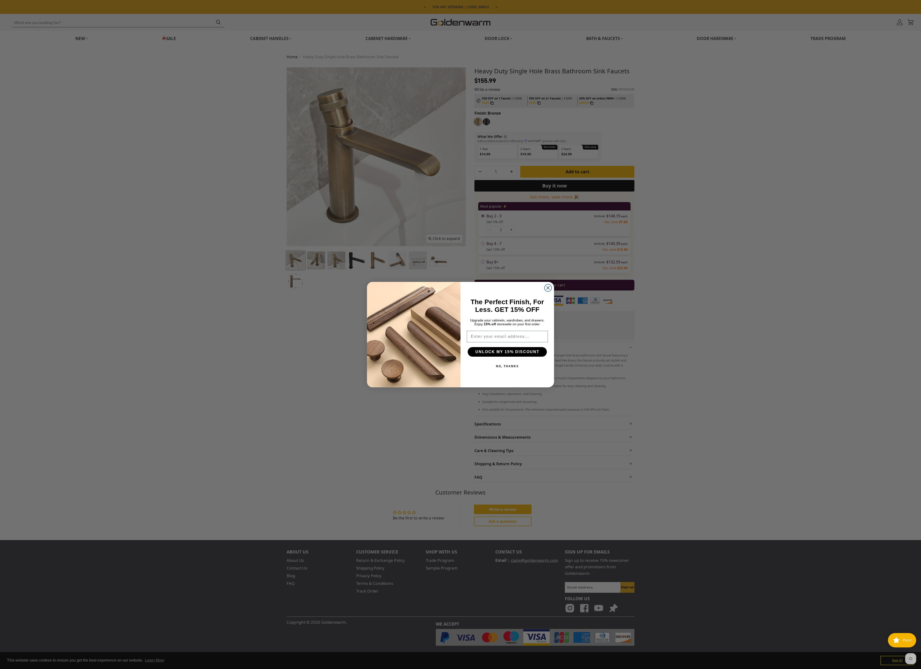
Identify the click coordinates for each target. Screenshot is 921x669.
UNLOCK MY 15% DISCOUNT (507, 352)
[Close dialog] (548, 287)
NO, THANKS (507, 366)
